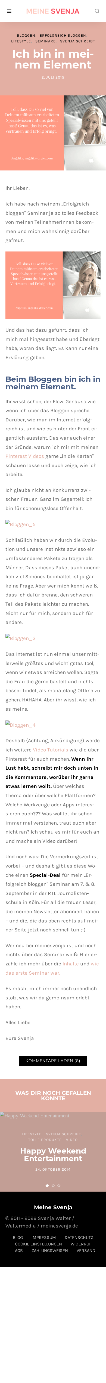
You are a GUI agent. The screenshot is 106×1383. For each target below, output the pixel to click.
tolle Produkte (45, 1140)
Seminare (45, 41)
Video (72, 1140)
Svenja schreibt (77, 41)
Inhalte (71, 964)
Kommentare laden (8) (53, 1060)
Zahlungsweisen (50, 1250)
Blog (18, 1237)
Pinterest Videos (24, 456)
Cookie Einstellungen (38, 1244)
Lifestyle (21, 41)
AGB (19, 1250)
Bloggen (26, 35)
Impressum (44, 1237)
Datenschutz (79, 1237)
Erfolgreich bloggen (63, 35)
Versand (86, 1250)
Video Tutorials (50, 750)
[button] (47, 1186)
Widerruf (81, 1244)
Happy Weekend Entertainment (53, 1154)
